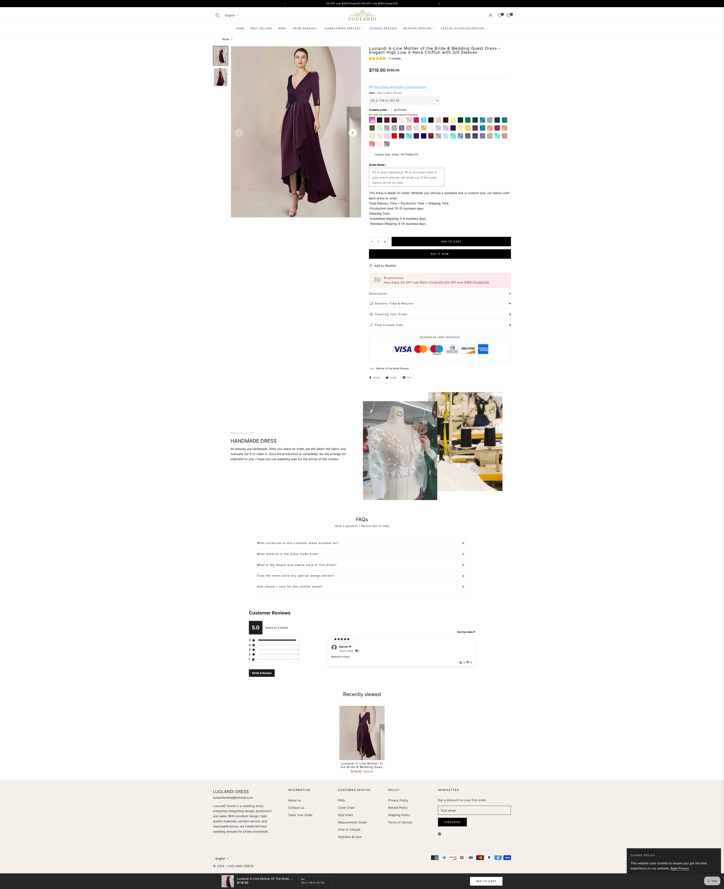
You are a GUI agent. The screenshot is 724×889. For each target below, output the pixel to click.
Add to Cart (486, 881)
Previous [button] (239, 133)
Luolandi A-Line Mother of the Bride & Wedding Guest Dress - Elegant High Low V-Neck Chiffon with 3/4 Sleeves (362, 765)
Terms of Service (400, 822)
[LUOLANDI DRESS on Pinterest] (439, 833)
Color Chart (346, 807)
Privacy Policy (398, 800)
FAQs (341, 800)
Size (303, 879)
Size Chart (345, 815)
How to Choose (349, 829)
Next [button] (353, 133)
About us (294, 800)
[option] (296, 131)
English (230, 15)
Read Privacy (679, 868)
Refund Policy (398, 807)
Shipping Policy (399, 815)
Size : (385, 92)
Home (225, 39)
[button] (217, 15)
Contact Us (296, 807)
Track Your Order (300, 815)
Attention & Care (350, 837)
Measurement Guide (352, 822)
